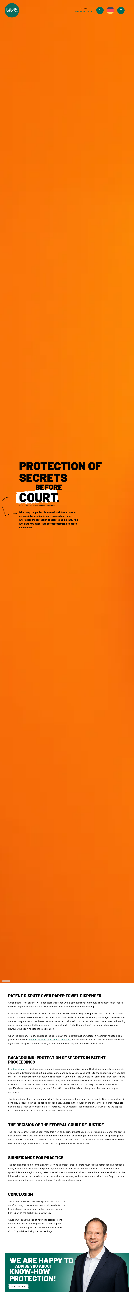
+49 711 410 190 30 (84, 11)
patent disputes (19, 1068)
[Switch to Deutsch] (110, 10)
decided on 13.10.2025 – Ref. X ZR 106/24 (50, 1039)
